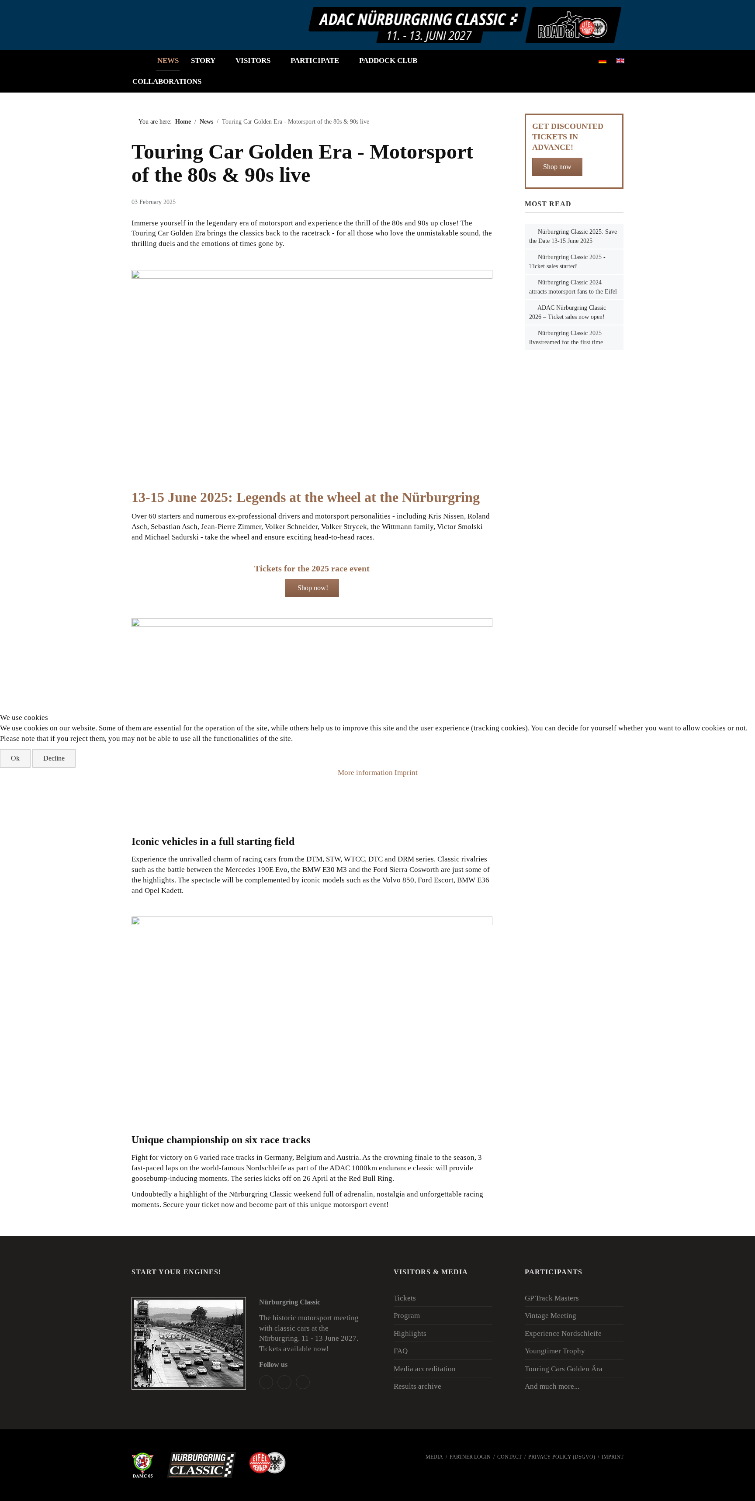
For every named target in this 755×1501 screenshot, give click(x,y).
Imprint (406, 772)
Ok (15, 758)
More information (365, 772)
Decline (54, 758)
